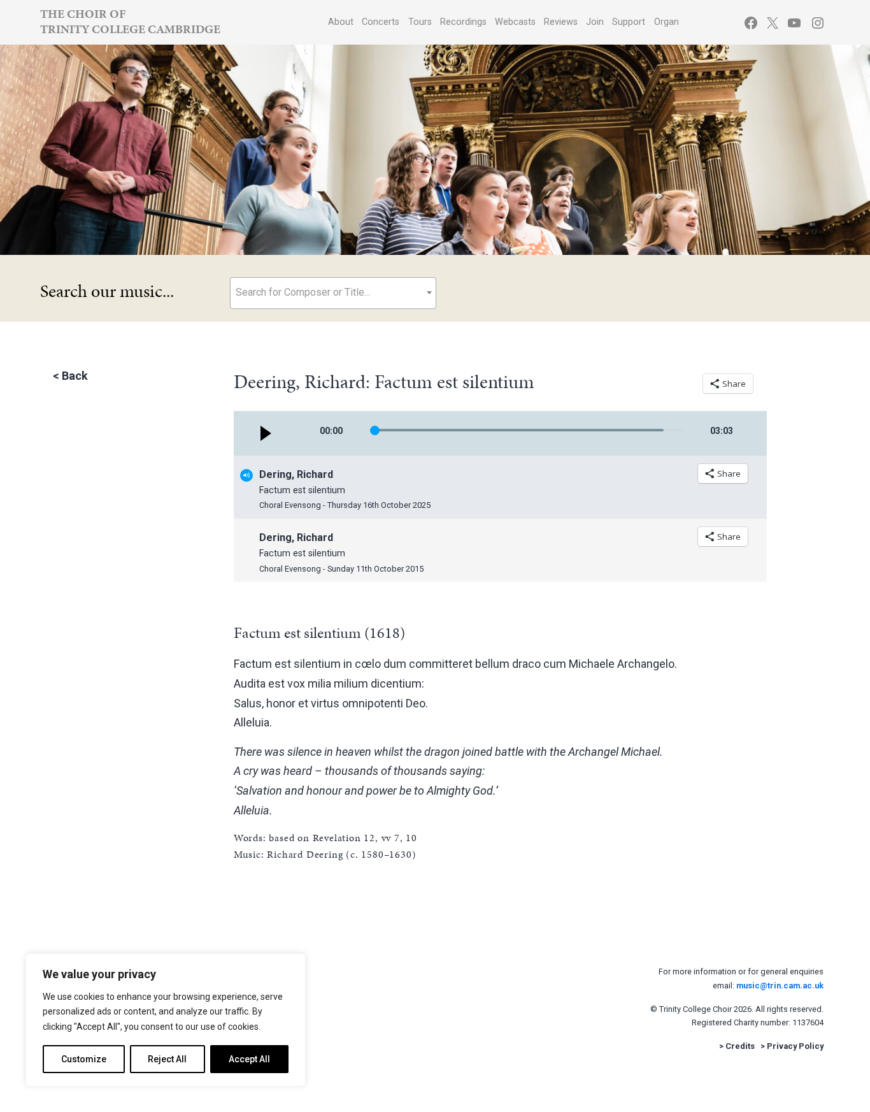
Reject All (167, 1059)
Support (628, 22)
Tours (420, 22)
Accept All (249, 1059)
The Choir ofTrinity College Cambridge (130, 21)
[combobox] (333, 293)
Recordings (463, 22)
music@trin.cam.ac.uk (780, 985)
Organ (666, 22)
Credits (740, 1046)
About (340, 22)
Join (595, 22)
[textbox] (333, 292)
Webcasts (515, 22)
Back (75, 375)
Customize (83, 1059)
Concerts (380, 22)
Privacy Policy (795, 1046)
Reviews (561, 22)
